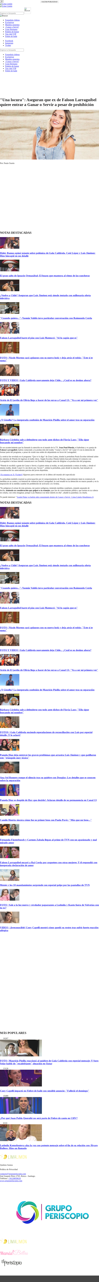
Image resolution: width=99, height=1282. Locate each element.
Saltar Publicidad (49, 2)
